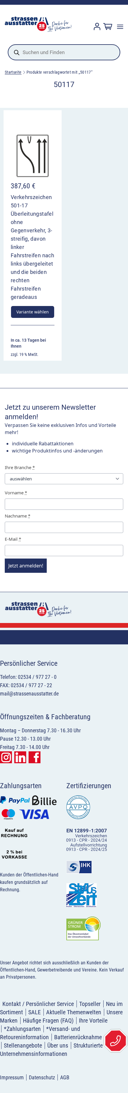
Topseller (90, 1003)
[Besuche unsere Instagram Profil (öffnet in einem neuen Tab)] (6, 757)
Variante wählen (32, 312)
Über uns (57, 1045)
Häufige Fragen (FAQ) (48, 1020)
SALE (34, 1012)
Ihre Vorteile (93, 1020)
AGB (64, 1077)
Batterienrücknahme (78, 1037)
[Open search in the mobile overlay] (64, 52)
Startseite (13, 72)
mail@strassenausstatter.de (29, 693)
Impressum (12, 1077)
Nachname (17, 516)
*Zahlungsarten (22, 1028)
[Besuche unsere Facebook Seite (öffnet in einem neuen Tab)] (34, 757)
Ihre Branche (20, 467)
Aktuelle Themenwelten (73, 1012)
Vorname (16, 493)
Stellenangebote (23, 1045)
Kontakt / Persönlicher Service (38, 1003)
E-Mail (13, 539)
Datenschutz (42, 1077)
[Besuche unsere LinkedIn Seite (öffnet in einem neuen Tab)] (20, 757)
